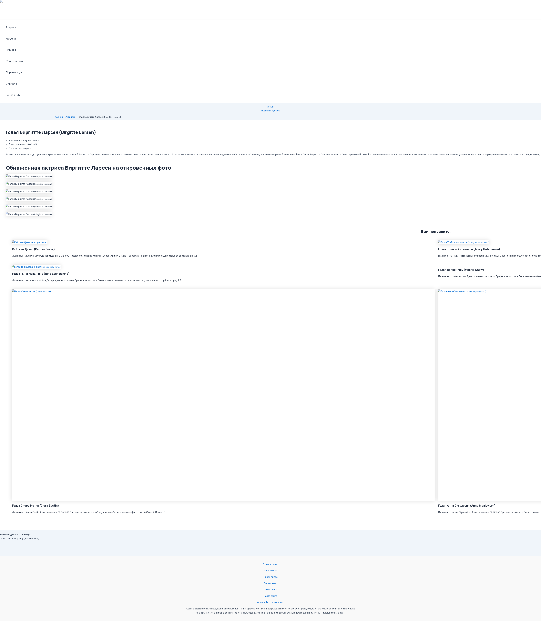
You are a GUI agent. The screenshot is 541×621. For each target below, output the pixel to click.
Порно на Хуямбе (270, 110)
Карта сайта (270, 596)
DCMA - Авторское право (270, 602)
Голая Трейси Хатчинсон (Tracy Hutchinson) (469, 249)
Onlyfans (11, 83)
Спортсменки (14, 61)
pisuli (270, 106)
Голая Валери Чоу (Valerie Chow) (461, 269)
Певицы (11, 50)
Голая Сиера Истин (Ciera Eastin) (35, 505)
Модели (11, 38)
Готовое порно (270, 564)
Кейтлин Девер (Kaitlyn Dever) (33, 249)
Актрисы (11, 27)
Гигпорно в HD (270, 570)
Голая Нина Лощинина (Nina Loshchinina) (40, 273)
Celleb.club (13, 95)
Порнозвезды (14, 72)
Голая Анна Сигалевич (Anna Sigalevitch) (466, 505)
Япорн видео (271, 576)
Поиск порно (270, 589)
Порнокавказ (270, 583)
